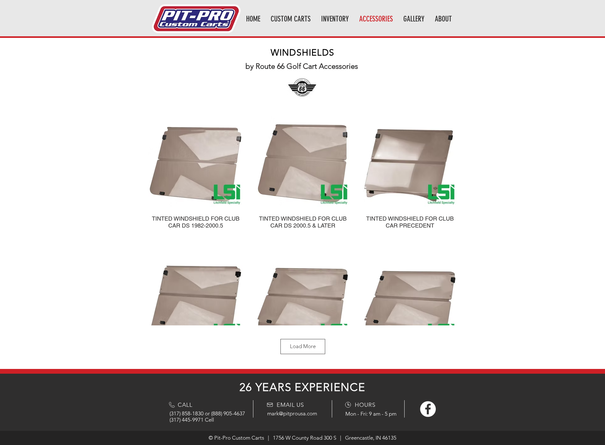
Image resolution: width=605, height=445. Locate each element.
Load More (303, 346)
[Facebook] (428, 409)
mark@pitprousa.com (292, 413)
